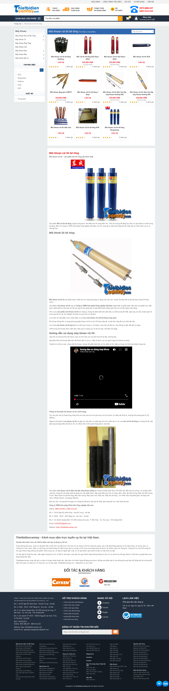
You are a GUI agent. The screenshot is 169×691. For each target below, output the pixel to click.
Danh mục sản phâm (25, 19)
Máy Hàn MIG (114, 650)
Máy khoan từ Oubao (45, 672)
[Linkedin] (99, 617)
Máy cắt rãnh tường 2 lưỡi (141, 672)
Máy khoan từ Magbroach (47, 668)
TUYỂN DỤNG (139, 2)
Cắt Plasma (113, 646)
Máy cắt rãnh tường (139, 670)
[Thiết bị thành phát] (84, 582)
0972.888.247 (146, 8)
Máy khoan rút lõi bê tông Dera (48, 662)
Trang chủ (17, 24)
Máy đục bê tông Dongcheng (142, 660)
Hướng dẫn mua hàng (71, 613)
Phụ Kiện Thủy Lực (68, 670)
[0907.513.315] (165, 684)
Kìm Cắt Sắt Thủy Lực (93, 648)
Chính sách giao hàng (71, 608)
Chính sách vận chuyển (72, 605)
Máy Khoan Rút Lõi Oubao (24, 660)
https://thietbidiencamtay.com (66, 527)
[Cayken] (61, 582)
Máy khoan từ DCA (68, 648)
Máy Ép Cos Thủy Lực (69, 656)
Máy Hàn (89, 677)
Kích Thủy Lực (67, 658)
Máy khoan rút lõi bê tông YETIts (25, 662)
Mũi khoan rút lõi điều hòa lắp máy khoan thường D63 (114, 93)
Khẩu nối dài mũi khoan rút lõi (24, 650)
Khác (20, 85)
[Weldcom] (107, 582)
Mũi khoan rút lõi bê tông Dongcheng (114, 129)
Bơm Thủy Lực (67, 678)
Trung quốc (22, 99)
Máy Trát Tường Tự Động (94, 671)
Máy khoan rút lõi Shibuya (23, 670)
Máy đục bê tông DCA (140, 652)
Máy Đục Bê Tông (139, 644)
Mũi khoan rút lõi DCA (141, 57)
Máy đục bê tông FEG (140, 662)
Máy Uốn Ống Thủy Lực (70, 664)
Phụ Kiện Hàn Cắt (115, 660)
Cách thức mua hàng (71, 619)
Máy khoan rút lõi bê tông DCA (25, 664)
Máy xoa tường (91, 669)
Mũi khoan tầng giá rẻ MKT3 (61, 92)
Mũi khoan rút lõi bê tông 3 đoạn (87, 93)
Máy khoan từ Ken (44, 674)
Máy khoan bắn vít (22, 58)
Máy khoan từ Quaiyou (70, 650)
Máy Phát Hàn (90, 679)
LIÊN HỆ (150, 2)
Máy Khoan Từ (20, 39)
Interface (89, 657)
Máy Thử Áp (66, 666)
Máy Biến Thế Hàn (115, 658)
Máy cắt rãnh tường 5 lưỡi (141, 678)
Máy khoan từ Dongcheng (47, 676)
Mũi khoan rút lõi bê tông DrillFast (61, 58)
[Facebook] (99, 603)
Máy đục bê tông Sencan (140, 654)
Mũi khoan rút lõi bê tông (64, 153)
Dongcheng (22, 78)
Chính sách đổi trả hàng (72, 611)
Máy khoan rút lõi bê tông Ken (48, 648)
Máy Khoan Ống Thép (23, 43)
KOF (19, 88)
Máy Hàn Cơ (114, 648)
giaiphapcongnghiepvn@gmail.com (36, 630)
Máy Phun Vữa (90, 674)
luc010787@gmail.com (62, 523)
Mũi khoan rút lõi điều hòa (61, 127)
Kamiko (88, 660)
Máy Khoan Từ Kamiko (46, 670)
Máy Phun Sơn (90, 667)
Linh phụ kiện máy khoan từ (47, 678)
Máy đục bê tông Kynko (140, 664)
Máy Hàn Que (114, 652)
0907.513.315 (146, 11)
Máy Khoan (113, 664)
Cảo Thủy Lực (90, 646)
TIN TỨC (127, 2)
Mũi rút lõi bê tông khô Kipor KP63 (88, 58)
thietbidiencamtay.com (83, 686)
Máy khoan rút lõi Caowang (24, 646)
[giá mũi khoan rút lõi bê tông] (101, 266)
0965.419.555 (60, 509)
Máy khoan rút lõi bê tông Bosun (25, 652)
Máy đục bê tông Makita (140, 658)
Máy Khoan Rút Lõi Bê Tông (25, 36)
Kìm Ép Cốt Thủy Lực (69, 660)
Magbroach (90, 654)
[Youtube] (99, 607)
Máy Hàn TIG (114, 656)
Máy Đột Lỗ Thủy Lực (69, 662)
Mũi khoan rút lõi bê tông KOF (87, 127)
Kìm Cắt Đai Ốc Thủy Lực (70, 676)
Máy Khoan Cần (21, 47)
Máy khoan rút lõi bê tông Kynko (49, 652)
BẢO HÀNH (96, 2)
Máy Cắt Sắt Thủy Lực (93, 650)
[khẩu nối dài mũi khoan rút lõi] (101, 457)
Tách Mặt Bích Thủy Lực (70, 668)
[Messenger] (159, 684)
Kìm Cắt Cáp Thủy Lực (93, 644)
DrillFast (21, 81)
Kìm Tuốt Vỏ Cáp (68, 674)
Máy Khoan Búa (21, 51)
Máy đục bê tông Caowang (141, 646)
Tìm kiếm (120, 18)
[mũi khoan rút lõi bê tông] (101, 190)
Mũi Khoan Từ (67, 646)
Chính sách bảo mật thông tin (73, 602)
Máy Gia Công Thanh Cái (70, 672)
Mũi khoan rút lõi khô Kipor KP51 (114, 58)
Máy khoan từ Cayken (69, 644)
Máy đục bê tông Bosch (140, 656)
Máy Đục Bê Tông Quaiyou (141, 650)
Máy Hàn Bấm (114, 644)
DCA (19, 75)
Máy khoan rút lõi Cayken (23, 658)
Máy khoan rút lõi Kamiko (23, 648)
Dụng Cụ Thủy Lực (69, 654)
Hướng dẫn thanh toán (71, 616)
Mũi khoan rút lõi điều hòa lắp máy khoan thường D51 (141, 93)
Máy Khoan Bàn (21, 54)
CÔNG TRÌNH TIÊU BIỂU (112, 2)
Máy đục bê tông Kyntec (140, 666)
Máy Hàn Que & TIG (116, 654)
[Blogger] (99, 612)
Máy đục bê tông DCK (140, 648)
